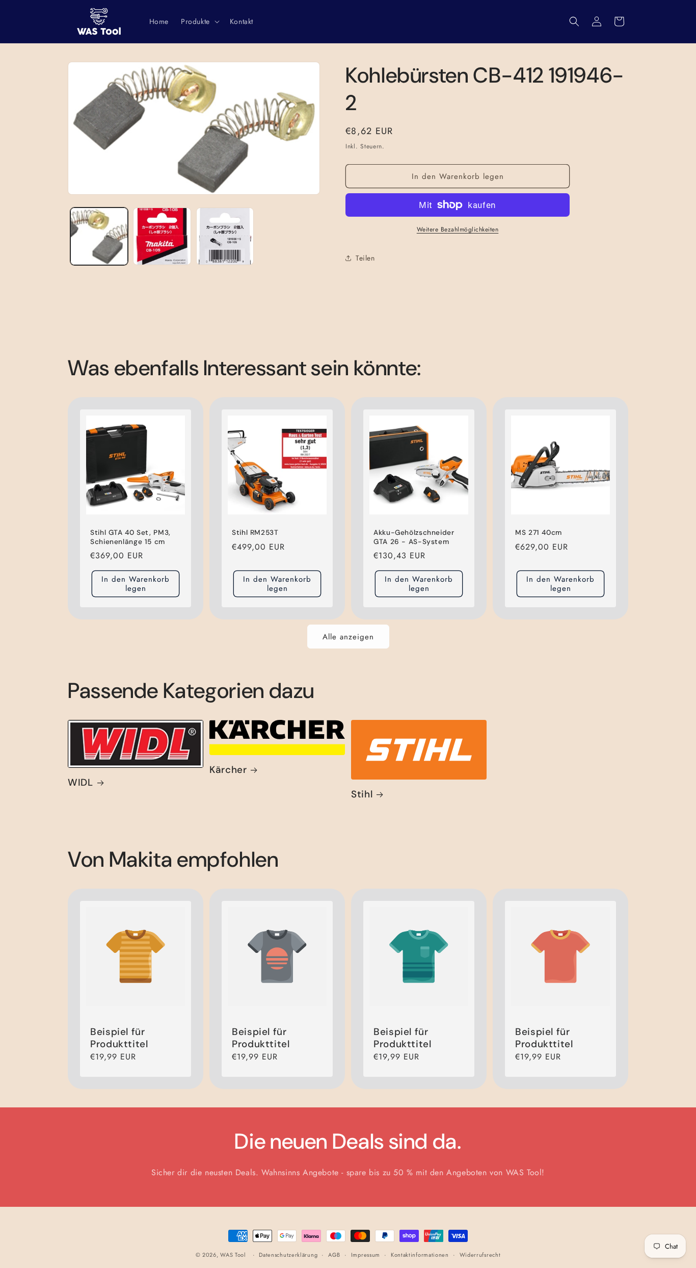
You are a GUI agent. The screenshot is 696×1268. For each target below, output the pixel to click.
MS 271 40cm (538, 532)
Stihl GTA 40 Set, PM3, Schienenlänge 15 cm (130, 537)
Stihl (361, 794)
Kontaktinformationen (420, 1255)
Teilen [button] (365, 258)
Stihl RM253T (255, 532)
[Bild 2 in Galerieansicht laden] (162, 236)
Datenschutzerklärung (288, 1255)
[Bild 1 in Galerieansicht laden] (99, 236)
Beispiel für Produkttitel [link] (119, 1038)
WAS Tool (233, 1255)
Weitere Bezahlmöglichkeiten (458, 229)
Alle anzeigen (348, 636)
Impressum (365, 1255)
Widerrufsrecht (480, 1255)
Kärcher (228, 770)
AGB (334, 1255)
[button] (199, 21)
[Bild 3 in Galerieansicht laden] (225, 236)
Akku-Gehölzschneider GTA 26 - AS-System (413, 537)
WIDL (80, 783)
